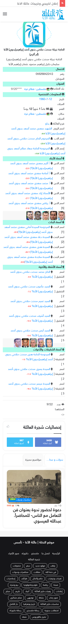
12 (50, 99)
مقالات (37, 572)
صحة (55, 585)
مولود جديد (40, 566)
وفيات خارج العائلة (43, 591)
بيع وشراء (14, 585)
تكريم (17, 591)
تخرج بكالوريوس (39, 617)
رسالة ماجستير (33, 610)
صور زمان (53, 598)
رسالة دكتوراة (15, 610)
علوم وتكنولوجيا (31, 585)
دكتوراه (25, 553)
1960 (42, 99)
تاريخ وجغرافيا (29, 604)
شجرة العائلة (34, 559)
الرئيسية (56, 553)
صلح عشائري (16, 598)
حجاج (8, 591)
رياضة (45, 585)
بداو (47, 123)
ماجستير (35, 553)
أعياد (27, 591)
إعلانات (59, 591)
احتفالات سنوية (52, 610)
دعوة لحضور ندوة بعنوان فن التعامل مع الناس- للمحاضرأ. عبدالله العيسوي (37, 516)
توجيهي (30, 598)
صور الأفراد (13, 553)
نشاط (41, 598)
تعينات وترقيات (55, 578)
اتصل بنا (46, 553)
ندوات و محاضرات (53, 460)
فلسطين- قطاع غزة (35, 89)
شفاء (24, 617)
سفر (28, 566)
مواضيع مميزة (33, 460)
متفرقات (17, 566)
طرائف (24, 578)
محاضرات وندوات (20, 572)
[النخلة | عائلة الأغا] (53, 14)
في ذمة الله (51, 572)
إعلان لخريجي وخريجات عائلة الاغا (37, 3)
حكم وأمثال (37, 578)
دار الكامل (13, 604)
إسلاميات (11, 578)
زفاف (52, 566)
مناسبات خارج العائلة (49, 604)
